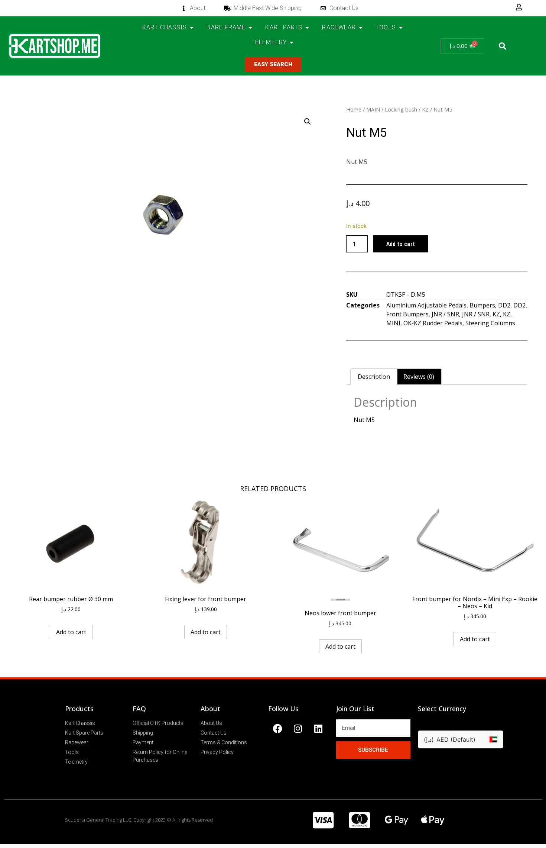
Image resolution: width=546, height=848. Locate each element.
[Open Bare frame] (250, 27)
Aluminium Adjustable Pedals (426, 305)
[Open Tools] (401, 27)
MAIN (373, 109)
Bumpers (482, 305)
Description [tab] (374, 377)
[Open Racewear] (361, 27)
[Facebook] (277, 728)
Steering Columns (490, 323)
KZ (425, 109)
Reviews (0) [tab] (418, 377)
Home (353, 109)
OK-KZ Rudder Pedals (432, 323)
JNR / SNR (445, 314)
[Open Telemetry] (292, 42)
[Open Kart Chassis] (192, 27)
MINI (393, 323)
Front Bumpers (407, 314)
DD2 (504, 305)
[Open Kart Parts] (307, 27)
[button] (502, 46)
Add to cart (400, 244)
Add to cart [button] (71, 632)
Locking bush (401, 109)
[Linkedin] (318, 728)
